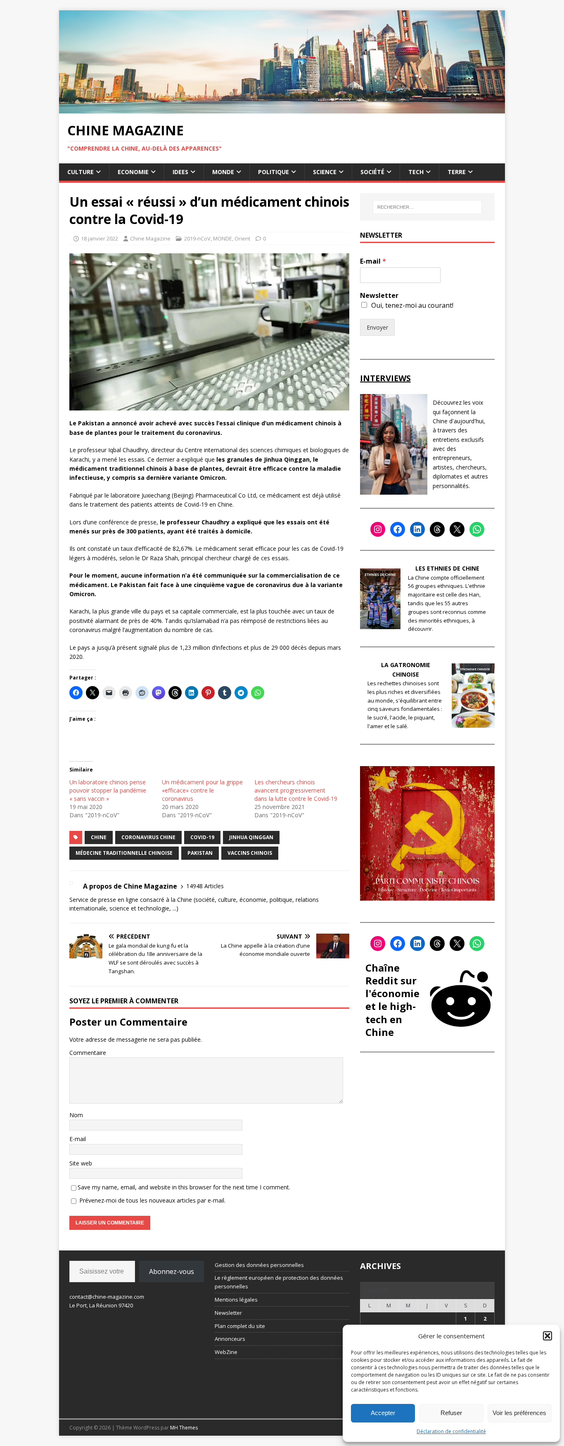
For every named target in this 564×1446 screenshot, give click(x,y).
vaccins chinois (249, 852)
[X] (457, 529)
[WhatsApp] (476, 529)
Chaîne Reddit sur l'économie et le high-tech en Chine (392, 1000)
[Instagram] (377, 529)
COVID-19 (202, 837)
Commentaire (87, 1053)
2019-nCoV (197, 238)
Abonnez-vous (171, 1271)
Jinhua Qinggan (251, 837)
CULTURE (80, 172)
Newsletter (379, 295)
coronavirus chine (148, 837)
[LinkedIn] (417, 529)
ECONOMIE (133, 172)
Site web (80, 1163)
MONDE (223, 172)
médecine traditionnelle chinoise (124, 852)
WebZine (226, 1352)
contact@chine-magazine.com (106, 1296)
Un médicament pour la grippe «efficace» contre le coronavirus (202, 790)
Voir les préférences (519, 1412)
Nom (76, 1115)
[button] (547, 1336)
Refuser (451, 1412)
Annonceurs (230, 1338)
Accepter (383, 1412)
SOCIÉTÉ (372, 172)
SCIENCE (325, 172)
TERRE (457, 172)
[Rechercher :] (427, 207)
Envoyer (377, 327)
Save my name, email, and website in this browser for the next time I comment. (184, 1187)
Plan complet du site (240, 1326)
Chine (99, 837)
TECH (416, 172)
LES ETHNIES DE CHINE (447, 568)
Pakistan (200, 852)
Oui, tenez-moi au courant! (412, 305)
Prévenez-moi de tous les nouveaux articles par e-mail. (152, 1200)
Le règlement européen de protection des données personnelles (279, 1282)
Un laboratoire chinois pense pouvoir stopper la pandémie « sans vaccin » (107, 790)
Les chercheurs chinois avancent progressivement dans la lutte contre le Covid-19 (295, 790)
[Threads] (437, 529)
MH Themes (184, 1427)
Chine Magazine (150, 238)
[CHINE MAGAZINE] (282, 108)
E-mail (77, 1139)
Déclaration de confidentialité (451, 1431)
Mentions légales (236, 1299)
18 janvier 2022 (99, 238)
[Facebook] (397, 529)
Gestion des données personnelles (259, 1265)
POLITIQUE (273, 172)
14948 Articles (205, 886)
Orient (242, 238)
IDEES (180, 172)
